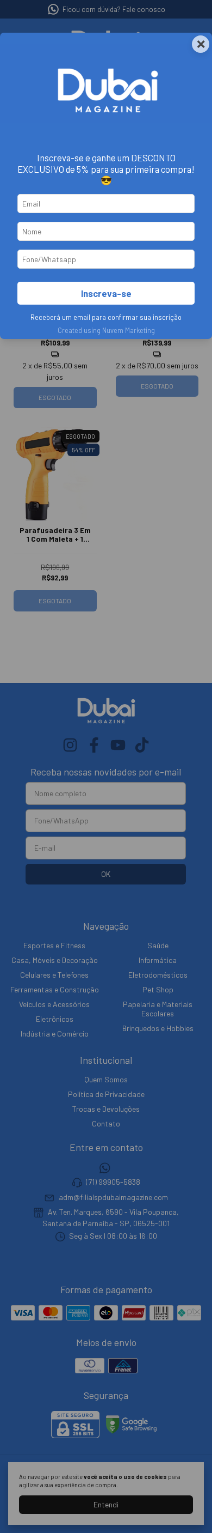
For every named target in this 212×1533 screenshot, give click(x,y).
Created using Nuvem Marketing (106, 330)
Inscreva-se (106, 293)
